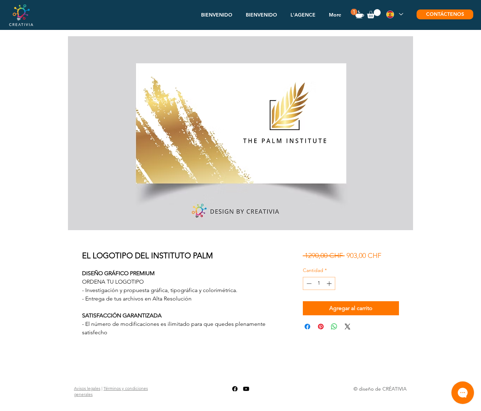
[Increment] (329, 283)
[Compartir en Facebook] (307, 326)
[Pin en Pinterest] (321, 326)
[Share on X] (347, 326)
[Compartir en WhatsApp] (334, 326)
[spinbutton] (319, 283)
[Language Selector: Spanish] (394, 14)
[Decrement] (308, 283)
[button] (303, 15)
